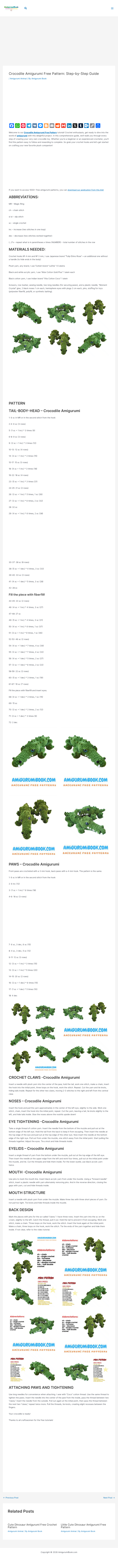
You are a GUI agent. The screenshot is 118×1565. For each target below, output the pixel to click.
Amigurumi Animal (18, 78)
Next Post (109, 1498)
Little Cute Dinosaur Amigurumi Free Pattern (83, 1526)
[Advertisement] (59, 37)
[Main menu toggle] (112, 8)
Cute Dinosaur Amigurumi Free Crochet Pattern (32, 1526)
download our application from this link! (86, 190)
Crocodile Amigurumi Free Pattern (40, 132)
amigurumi (22, 136)
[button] (25, 8)
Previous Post (10, 1498)
